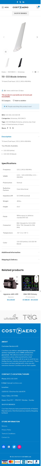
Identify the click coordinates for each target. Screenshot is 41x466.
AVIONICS (12, 72)
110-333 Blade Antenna (14, 122)
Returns (4, 426)
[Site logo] (20, 7)
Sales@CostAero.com (14, 383)
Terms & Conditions (8, 433)
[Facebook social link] (17, 2)
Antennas (21, 72)
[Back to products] (35, 72)
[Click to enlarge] (5, 51)
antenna (25, 122)
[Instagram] (19, 447)
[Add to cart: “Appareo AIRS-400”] (17, 281)
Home (4, 72)
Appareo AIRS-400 (10, 294)
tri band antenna (11, 124)
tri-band (21, 124)
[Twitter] (14, 447)
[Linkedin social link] (23, 2)
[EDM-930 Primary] (30, 283)
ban (30, 122)
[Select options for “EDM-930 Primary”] (36, 281)
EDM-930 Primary (30, 294)
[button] (4, 37)
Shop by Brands (20, 13)
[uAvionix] (11, 316)
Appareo (11, 297)
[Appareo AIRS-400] (11, 283)
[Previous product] (32, 72)
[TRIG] (30, 316)
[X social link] (20, 2)
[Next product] (38, 72)
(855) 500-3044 (12, 379)
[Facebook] (4, 447)
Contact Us (6, 437)
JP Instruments (30, 297)
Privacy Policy (6, 430)
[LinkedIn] (9, 447)
